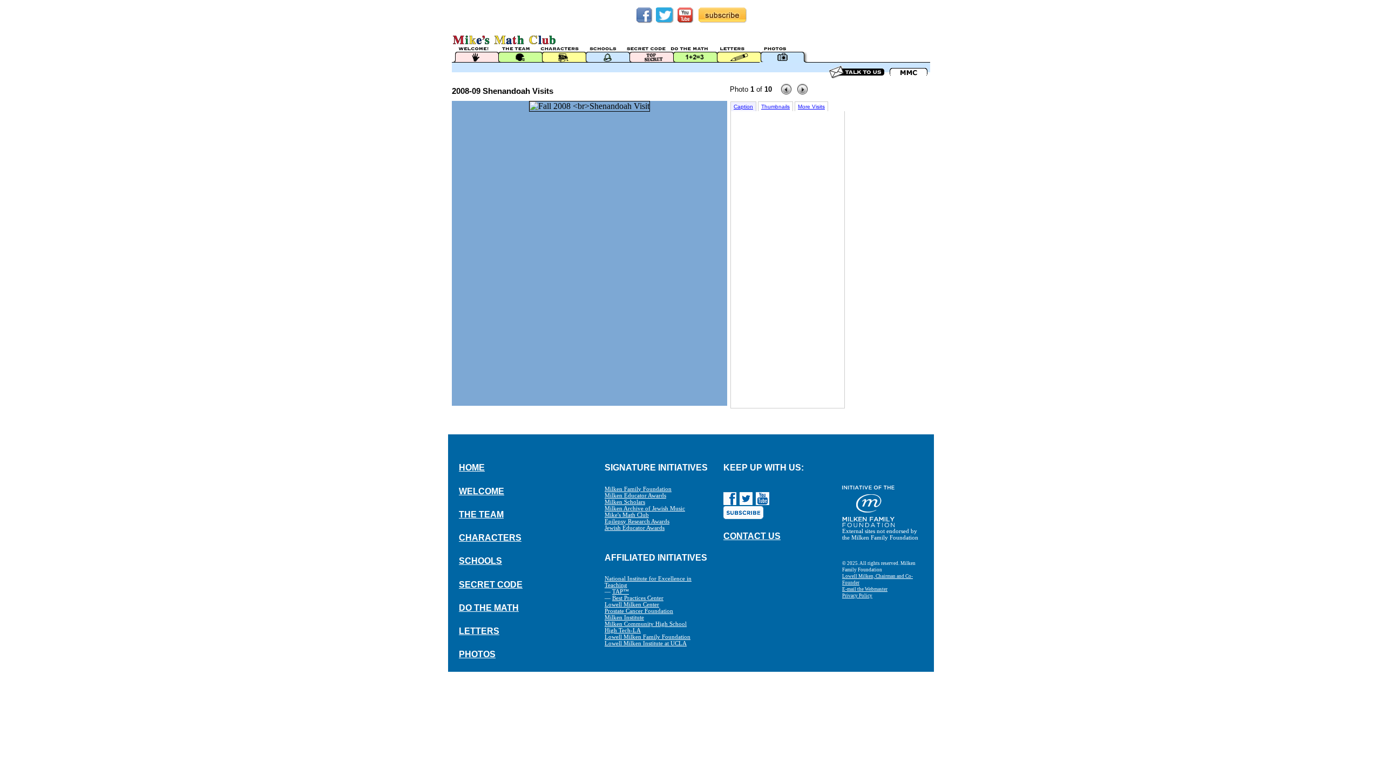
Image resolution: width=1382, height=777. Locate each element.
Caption (743, 107)
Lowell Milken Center (632, 604)
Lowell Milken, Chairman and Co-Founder (877, 579)
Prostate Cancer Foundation (639, 611)
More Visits (811, 107)
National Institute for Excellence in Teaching (648, 581)
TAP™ (620, 591)
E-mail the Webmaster (865, 589)
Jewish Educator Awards (635, 527)
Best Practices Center (637, 598)
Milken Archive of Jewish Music (645, 508)
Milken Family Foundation (638, 489)
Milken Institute (624, 617)
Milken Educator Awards (635, 495)
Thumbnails (775, 107)
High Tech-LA (623, 630)
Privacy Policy (857, 595)
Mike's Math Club (627, 515)
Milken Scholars (625, 502)
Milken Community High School (646, 624)
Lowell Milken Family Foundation (647, 636)
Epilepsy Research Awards (637, 521)
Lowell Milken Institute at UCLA (646, 643)
